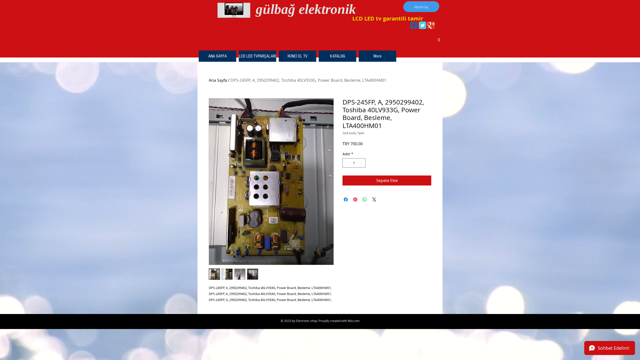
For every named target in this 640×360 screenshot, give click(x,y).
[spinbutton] (354, 162)
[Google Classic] (431, 25)
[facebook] (414, 25)
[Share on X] (374, 199)
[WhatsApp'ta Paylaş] (365, 199)
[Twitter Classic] (422, 25)
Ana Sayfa (218, 80)
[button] (438, 38)
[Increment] (361, 162)
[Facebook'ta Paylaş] (346, 199)
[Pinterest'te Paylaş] (355, 199)
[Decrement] (346, 162)
